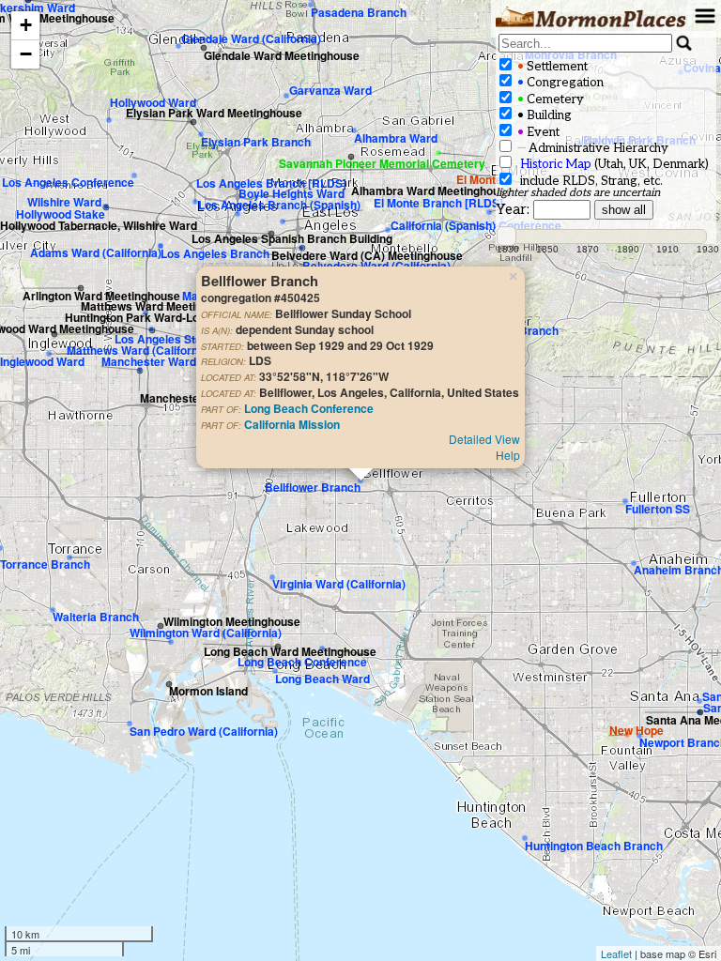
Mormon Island (208, 690)
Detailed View (484, 439)
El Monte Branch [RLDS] (438, 202)
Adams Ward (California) (95, 252)
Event (537, 132)
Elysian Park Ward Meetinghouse (214, 112)
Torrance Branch (45, 564)
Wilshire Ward (64, 201)
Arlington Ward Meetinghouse (101, 295)
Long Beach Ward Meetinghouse (290, 651)
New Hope (636, 730)
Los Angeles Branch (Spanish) (279, 204)
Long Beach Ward (322, 678)
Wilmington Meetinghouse (231, 621)
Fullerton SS (657, 508)
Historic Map (555, 164)
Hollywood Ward (153, 102)
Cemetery (549, 99)
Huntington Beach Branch (594, 845)
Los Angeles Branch (215, 253)
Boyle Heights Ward (291, 193)
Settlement (551, 66)
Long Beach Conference (309, 408)
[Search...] (684, 43)
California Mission (292, 424)
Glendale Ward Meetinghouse (282, 55)
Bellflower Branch (312, 487)
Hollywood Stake (60, 214)
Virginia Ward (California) (339, 583)
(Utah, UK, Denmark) (614, 164)
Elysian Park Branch (256, 141)
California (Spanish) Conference (476, 225)
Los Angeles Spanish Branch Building (292, 238)
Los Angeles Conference (68, 182)
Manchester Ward (148, 361)
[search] (585, 43)
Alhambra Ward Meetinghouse (432, 190)
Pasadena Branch (359, 12)
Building (543, 115)
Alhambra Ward (395, 138)
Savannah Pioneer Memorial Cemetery (382, 163)
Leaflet (616, 953)
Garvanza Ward (330, 90)
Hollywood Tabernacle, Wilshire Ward (98, 225)
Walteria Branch (96, 616)
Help (508, 455)
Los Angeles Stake (165, 338)
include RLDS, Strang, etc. (588, 181)
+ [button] (26, 25)
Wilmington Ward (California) (206, 632)
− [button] (26, 54)
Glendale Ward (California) (251, 38)
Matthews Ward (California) (139, 350)
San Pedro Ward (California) (204, 731)
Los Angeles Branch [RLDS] (271, 183)
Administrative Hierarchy (591, 148)
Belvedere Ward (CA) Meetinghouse (367, 255)
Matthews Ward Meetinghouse (161, 305)
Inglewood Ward (42, 361)
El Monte (479, 179)
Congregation (559, 82)
